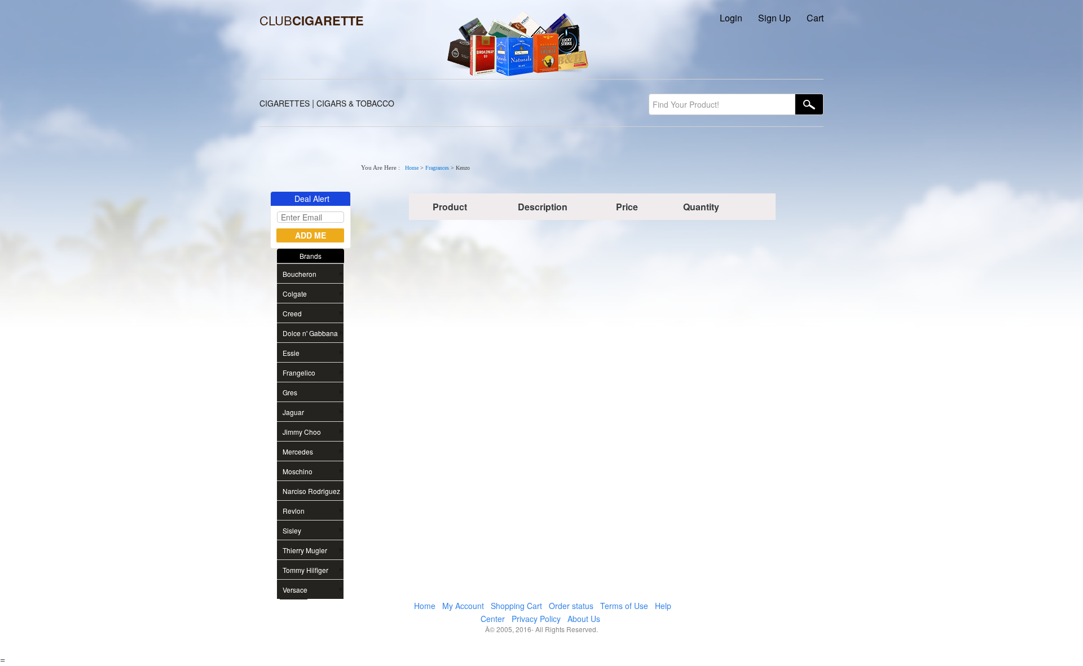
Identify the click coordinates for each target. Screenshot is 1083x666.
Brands (311, 256)
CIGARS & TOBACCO (355, 103)
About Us (583, 618)
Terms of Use (624, 605)
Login (731, 17)
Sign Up (774, 17)
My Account (463, 605)
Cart (815, 17)
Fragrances (437, 168)
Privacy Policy (536, 618)
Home (412, 168)
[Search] (809, 104)
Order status (571, 605)
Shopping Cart (516, 605)
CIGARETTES (284, 103)
